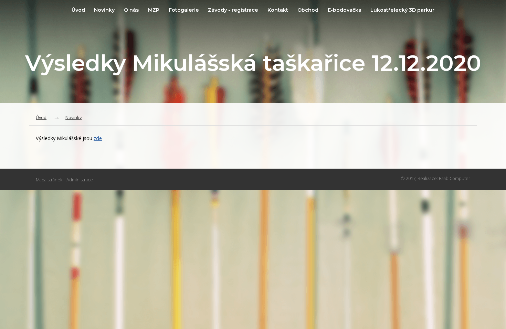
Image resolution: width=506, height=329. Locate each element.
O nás (131, 10)
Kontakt (277, 10)
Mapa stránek (49, 180)
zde (98, 138)
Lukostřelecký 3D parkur (402, 10)
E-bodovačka (344, 10)
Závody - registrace (233, 10)
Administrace (79, 180)
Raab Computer (454, 178)
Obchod (307, 10)
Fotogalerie (184, 10)
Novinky (104, 10)
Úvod (78, 10)
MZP (153, 10)
